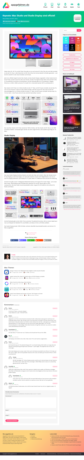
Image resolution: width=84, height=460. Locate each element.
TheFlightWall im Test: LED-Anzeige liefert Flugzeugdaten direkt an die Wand (74, 154)
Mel (26, 272)
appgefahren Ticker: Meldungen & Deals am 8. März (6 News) (46, 247)
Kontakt (72, 65)
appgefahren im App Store (72, 58)
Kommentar (8, 396)
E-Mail (7, 415)
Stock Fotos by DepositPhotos (63, 453)
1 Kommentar (32, 272)
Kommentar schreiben (35, 278)
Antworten (55, 308)
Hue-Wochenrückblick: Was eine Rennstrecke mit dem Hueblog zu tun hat (72, 108)
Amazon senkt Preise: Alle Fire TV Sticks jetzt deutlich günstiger (66, 445)
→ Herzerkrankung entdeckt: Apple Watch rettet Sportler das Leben (72, 200)
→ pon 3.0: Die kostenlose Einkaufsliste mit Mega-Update (72, 175)
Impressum (33, 437)
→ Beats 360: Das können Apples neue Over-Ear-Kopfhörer (72, 209)
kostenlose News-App (8, 443)
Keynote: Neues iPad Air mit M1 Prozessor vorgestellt (14, 247)
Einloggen (72, 62)
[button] (14, 240)
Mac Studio (32, 234)
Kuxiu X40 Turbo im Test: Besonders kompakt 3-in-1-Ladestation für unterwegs (72, 160)
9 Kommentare (26, 21)
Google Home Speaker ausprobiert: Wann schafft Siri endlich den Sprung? (73, 143)
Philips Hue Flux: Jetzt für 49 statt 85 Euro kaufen (71, 128)
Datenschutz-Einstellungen (75, 453)
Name (7, 410)
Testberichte (72, 55)
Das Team (72, 69)
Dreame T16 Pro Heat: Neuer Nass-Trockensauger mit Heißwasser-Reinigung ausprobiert (74, 148)
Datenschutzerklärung (36, 439)
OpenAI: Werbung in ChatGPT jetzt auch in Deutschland (64, 439)
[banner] (16, 5)
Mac (28, 232)
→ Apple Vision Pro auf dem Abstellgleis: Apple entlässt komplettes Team (72, 190)
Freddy (19, 21)
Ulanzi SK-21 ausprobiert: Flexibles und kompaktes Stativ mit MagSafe (74, 138)
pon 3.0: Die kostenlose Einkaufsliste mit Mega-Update (64, 440)
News (35, 232)
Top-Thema (31, 232)
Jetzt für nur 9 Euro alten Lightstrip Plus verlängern (70, 89)
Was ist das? (18, 23)
